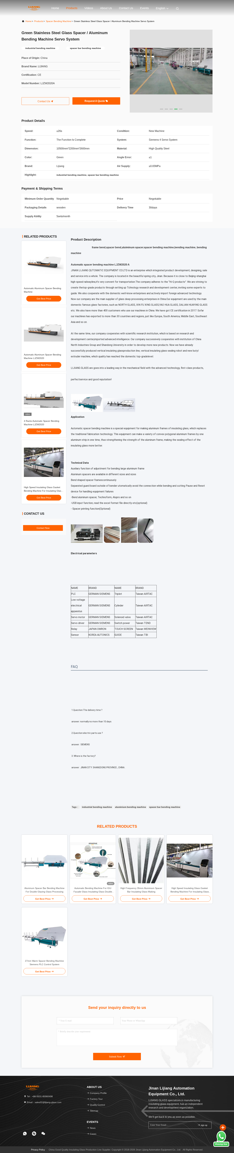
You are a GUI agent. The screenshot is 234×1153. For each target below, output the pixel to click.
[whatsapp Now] (221, 1146)
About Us (106, 8)
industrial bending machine (97, 807)
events (144, 8)
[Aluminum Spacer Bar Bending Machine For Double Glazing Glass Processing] (44, 861)
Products (71, 8)
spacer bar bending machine (164, 807)
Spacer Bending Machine (58, 21)
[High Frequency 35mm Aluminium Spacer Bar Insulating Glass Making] (141, 861)
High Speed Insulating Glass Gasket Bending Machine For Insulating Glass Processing (43, 491)
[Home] (34, 8)
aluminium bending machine (130, 807)
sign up (203, 1125)
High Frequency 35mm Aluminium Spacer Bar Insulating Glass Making (141, 890)
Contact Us (126, 8)
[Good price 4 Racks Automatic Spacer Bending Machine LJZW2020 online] (44, 396)
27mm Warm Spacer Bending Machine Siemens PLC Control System (44, 963)
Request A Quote (95, 101)
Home (55, 8)
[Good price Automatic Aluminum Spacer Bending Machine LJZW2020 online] (44, 330)
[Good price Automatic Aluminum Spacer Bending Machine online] (44, 263)
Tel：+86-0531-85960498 (39, 1096)
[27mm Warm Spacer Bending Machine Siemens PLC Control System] (44, 933)
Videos (88, 8)
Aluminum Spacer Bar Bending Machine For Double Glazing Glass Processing (44, 890)
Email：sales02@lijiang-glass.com (43, 1102)
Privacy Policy (38, 1149)
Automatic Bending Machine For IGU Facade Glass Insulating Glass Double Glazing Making (93, 890)
